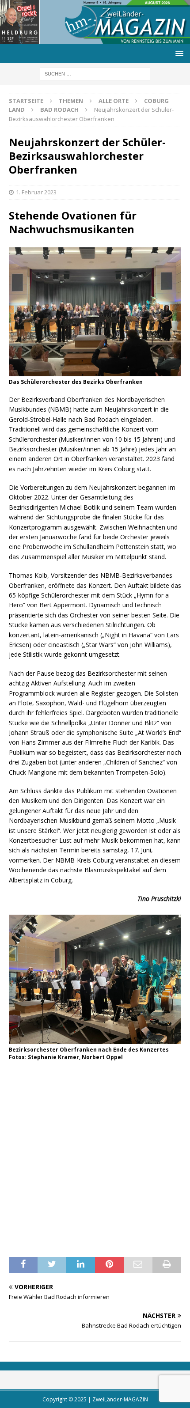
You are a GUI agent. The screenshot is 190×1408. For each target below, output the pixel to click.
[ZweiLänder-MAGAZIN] (95, 38)
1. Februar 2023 (36, 192)
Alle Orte (114, 101)
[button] (178, 53)
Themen (71, 101)
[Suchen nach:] (95, 73)
